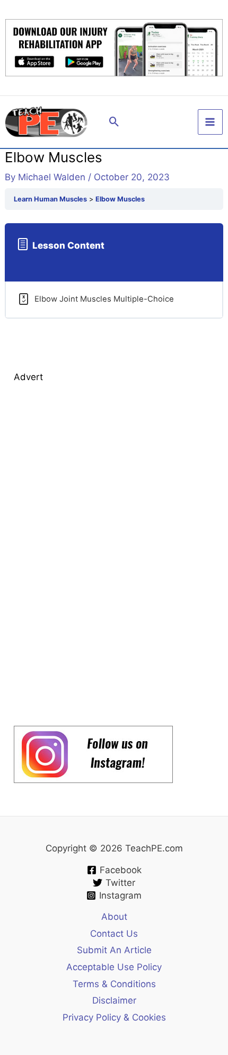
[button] (114, 121)
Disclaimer (114, 1000)
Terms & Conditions (114, 984)
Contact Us (114, 933)
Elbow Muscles (120, 199)
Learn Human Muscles (50, 199)
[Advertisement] (93, 545)
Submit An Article (114, 950)
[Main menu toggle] (210, 122)
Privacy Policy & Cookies (114, 1017)
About (114, 916)
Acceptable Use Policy (114, 967)
